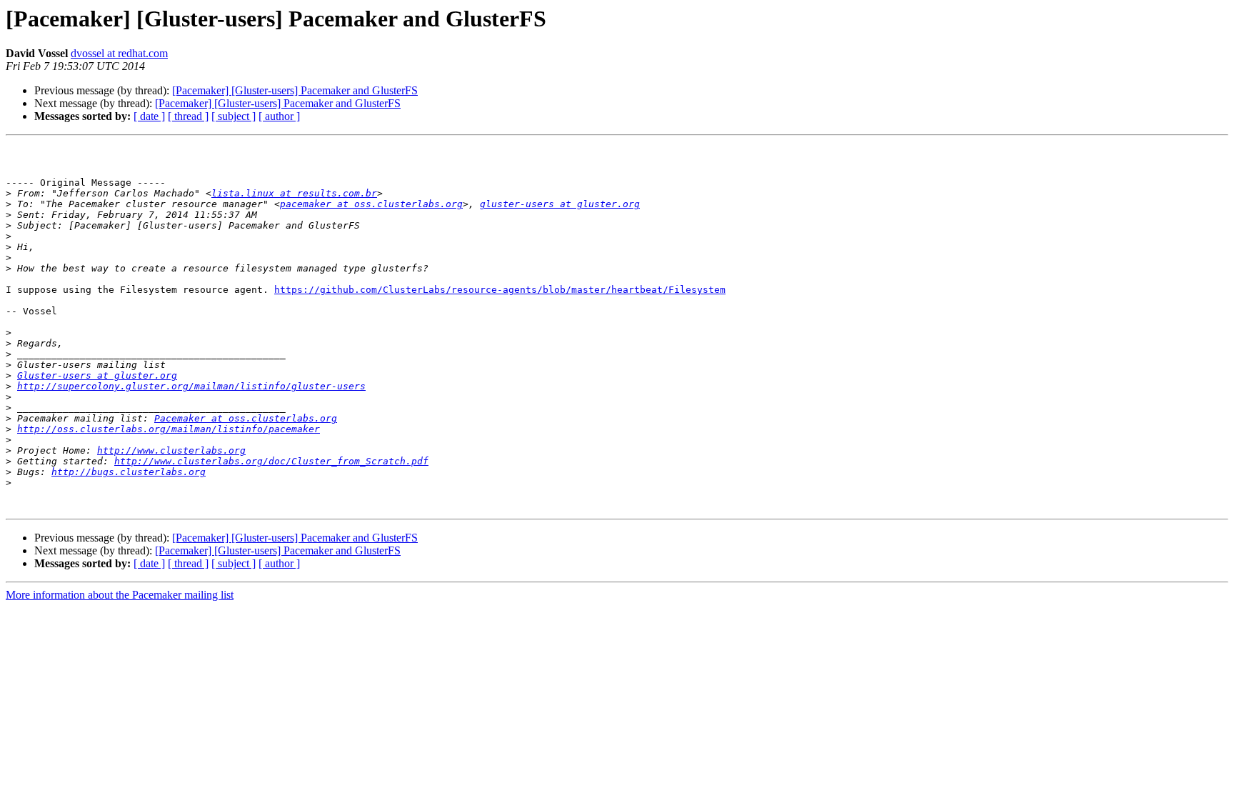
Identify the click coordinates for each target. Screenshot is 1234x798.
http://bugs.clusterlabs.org (128, 472)
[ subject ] (233, 116)
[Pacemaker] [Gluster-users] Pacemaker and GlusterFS (295, 90)
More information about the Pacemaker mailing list (120, 595)
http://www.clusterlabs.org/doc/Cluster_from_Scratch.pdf (271, 461)
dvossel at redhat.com (119, 53)
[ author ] (279, 116)
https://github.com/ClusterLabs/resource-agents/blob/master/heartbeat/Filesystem (500, 289)
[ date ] (149, 116)
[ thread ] (188, 116)
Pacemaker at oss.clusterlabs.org (245, 418)
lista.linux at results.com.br (294, 193)
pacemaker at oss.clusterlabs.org (371, 204)
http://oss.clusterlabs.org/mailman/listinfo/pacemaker (168, 429)
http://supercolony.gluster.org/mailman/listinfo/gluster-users (191, 386)
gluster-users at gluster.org (560, 204)
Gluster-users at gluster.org (97, 375)
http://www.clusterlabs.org (171, 450)
